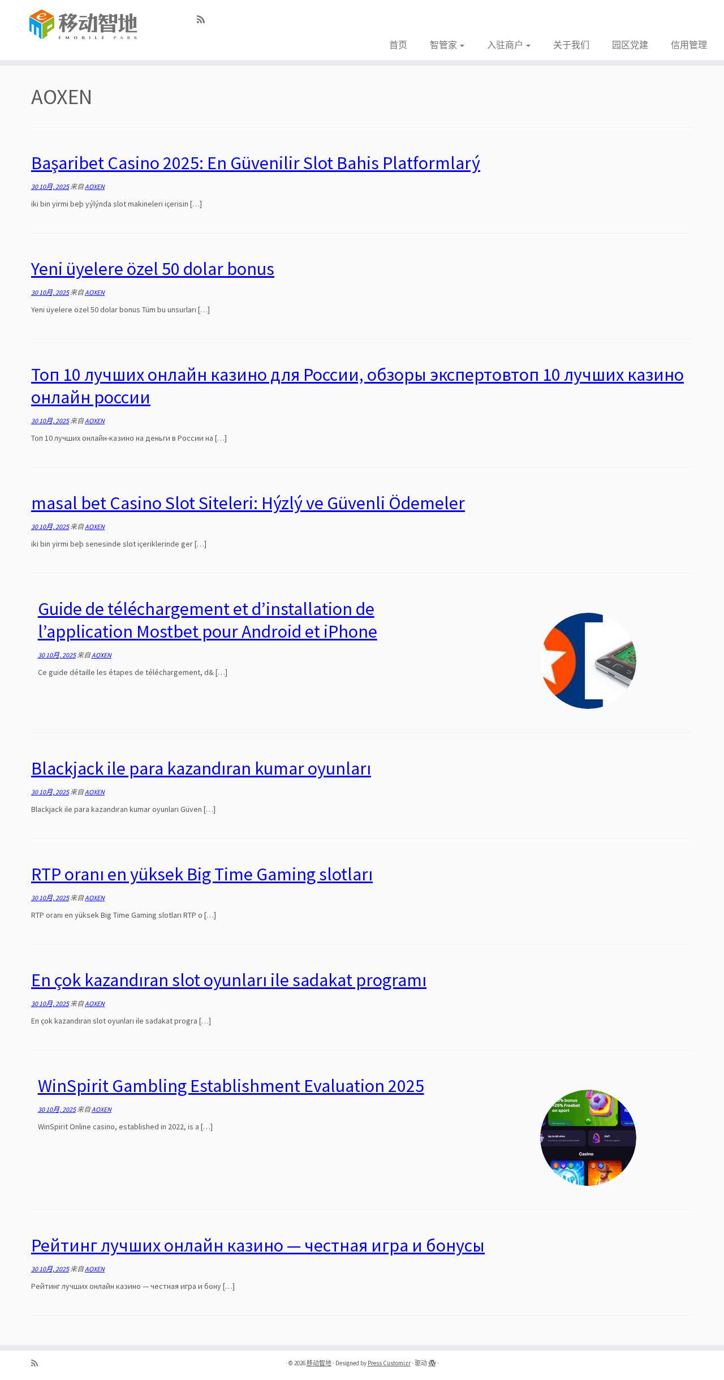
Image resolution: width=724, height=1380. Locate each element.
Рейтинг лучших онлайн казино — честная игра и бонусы (258, 1245)
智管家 (444, 44)
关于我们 (571, 44)
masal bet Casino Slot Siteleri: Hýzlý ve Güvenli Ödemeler (248, 503)
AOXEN (95, 186)
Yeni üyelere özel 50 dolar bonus (152, 268)
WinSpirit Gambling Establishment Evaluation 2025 (231, 1085)
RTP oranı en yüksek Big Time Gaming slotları (202, 874)
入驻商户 (506, 44)
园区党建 (630, 44)
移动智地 (319, 1363)
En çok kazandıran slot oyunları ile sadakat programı (228, 980)
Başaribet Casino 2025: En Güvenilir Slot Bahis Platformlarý (255, 163)
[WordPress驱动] (432, 1361)
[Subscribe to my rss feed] (204, 19)
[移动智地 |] (83, 25)
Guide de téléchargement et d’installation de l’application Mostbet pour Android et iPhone (207, 620)
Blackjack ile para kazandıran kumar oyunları (201, 768)
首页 (398, 44)
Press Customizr (389, 1363)
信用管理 (689, 44)
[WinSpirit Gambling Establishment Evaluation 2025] (588, 1138)
